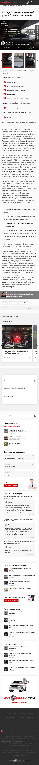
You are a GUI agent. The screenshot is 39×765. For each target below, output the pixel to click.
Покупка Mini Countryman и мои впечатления (16, 353)
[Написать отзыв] (27, 2)
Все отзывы (7, 321)
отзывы (4, 303)
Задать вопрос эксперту (12, 426)
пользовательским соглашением (15, 752)
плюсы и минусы (13, 303)
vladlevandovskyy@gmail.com (11, 741)
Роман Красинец (15, 436)
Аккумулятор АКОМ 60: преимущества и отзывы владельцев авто (18, 497)
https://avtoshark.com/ (14, 296)
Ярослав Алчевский (16, 430)
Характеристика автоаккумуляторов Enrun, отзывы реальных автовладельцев (19, 542)
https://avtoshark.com (13, 736)
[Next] (36, 60)
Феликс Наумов (14, 443)
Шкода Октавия (24, 303)
